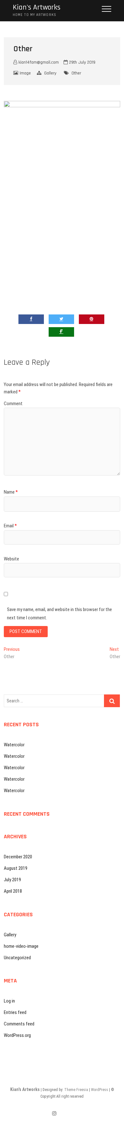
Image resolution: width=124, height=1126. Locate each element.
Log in (9, 1001)
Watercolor (14, 745)
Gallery (50, 73)
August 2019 (15, 868)
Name (11, 492)
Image (25, 73)
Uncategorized (17, 958)
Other (76, 73)
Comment (13, 403)
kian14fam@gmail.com (38, 62)
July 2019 (12, 880)
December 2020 (18, 857)
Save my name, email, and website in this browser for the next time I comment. (59, 614)
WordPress (99, 1089)
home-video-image (21, 946)
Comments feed (19, 1024)
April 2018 (13, 891)
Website (11, 559)
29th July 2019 (81, 62)
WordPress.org (17, 1035)
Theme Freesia (76, 1089)
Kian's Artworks (36, 7)
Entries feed (15, 1012)
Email (10, 526)
